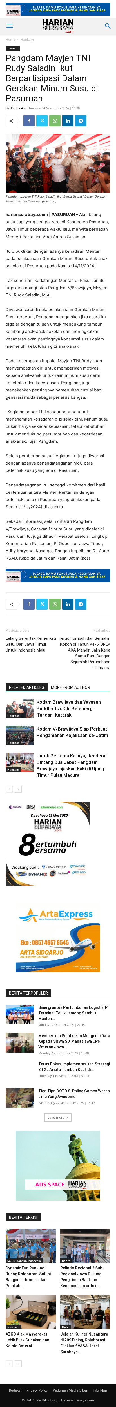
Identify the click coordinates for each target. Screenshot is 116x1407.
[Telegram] (80, 120)
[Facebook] (29, 120)
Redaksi (17, 108)
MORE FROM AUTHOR (70, 687)
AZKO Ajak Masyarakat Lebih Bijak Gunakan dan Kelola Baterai (27, 1340)
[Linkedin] (67, 120)
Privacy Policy (37, 1390)
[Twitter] (42, 120)
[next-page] (18, 789)
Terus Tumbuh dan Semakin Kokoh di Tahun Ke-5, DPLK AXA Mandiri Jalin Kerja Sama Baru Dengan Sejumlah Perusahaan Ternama (84, 653)
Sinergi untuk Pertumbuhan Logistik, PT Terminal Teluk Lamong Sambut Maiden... (74, 1013)
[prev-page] (9, 789)
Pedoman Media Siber (70, 1390)
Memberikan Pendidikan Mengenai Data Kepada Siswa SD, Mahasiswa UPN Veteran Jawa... (74, 1041)
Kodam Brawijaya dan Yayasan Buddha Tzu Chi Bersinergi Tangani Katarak (69, 708)
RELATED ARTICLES (26, 687)
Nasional (13, 1327)
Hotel (66, 1327)
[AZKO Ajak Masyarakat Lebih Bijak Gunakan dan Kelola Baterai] (31, 1312)
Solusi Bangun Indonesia (24, 1261)
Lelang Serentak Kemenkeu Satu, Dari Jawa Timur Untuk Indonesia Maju (31, 644)
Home (10, 39)
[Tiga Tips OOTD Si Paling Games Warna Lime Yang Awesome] (20, 1098)
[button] (10, 26)
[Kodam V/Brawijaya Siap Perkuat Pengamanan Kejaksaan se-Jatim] (20, 735)
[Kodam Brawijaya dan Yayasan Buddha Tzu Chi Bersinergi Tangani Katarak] (20, 708)
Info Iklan (100, 1390)
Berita (66, 1261)
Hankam (27, 39)
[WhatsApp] (55, 120)
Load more (56, 1117)
